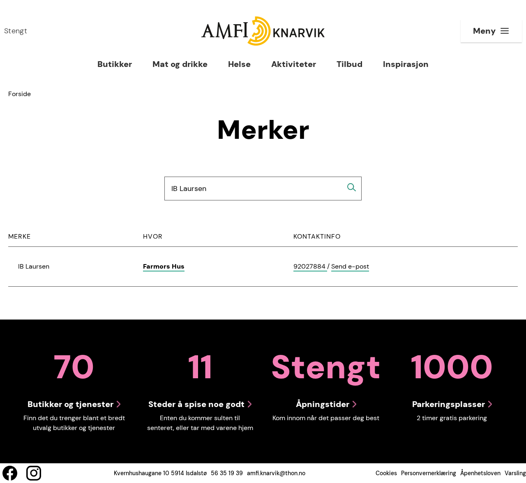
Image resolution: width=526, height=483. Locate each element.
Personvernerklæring (428, 473)
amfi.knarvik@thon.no (276, 473)
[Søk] (352, 187)
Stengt (15, 31)
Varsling (515, 473)
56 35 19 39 (227, 473)
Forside (19, 94)
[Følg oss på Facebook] (10, 473)
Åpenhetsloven (480, 473)
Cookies (386, 473)
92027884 (310, 266)
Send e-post (350, 266)
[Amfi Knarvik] (263, 31)
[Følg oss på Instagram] (34, 473)
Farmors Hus (164, 266)
